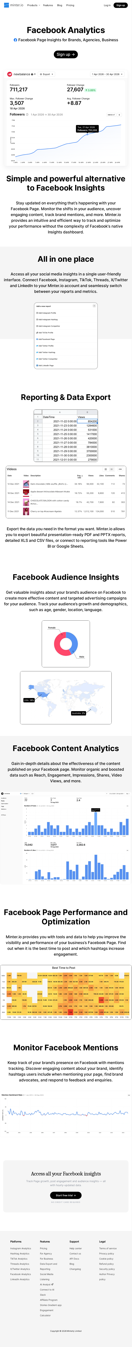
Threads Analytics (19, 1263)
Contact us (75, 1253)
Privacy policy (106, 1253)
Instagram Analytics (20, 1248)
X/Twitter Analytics (20, 1269)
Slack (43, 1294)
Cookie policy (106, 1258)
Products (32, 5)
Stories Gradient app (51, 1305)
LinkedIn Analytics (19, 1279)
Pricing (70, 5)
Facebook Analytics (20, 1274)
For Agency (46, 1253)
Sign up (120, 5)
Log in (107, 5)
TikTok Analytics (18, 1258)
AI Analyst (45, 1284)
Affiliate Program (48, 1300)
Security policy (107, 1269)
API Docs (74, 1258)
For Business (46, 1258)
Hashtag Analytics (19, 1253)
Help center (76, 1248)
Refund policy (106, 1263)
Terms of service (108, 1248)
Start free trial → (66, 1195)
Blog (59, 5)
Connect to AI (47, 1289)
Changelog (75, 1269)
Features (48, 5)
